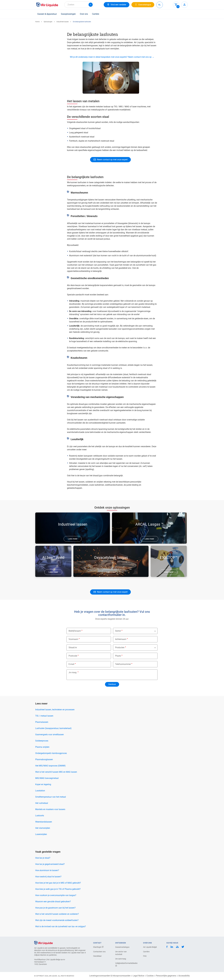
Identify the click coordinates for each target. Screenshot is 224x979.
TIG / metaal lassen (44, 716)
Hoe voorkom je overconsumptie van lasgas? (55, 895)
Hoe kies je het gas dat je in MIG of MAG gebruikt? (58, 883)
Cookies (150, 976)
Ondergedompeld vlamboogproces (51, 753)
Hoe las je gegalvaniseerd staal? (50, 864)
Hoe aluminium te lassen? (47, 870)
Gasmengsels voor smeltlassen (49, 734)
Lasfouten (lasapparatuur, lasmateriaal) (53, 728)
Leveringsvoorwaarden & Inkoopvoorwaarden (110, 976)
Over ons (84, 14)
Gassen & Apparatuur (47, 14)
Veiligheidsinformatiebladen (124, 963)
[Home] (43, 943)
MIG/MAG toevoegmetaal (47, 778)
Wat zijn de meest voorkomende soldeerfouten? (57, 920)
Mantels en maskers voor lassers (50, 809)
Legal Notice (138, 976)
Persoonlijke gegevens (166, 976)
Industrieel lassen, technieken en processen (55, 709)
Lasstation (40, 790)
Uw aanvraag (120, 959)
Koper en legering (43, 784)
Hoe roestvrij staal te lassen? (48, 876)
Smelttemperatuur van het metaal (50, 797)
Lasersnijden (41, 834)
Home (37, 21)
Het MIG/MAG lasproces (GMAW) (50, 765)
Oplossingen (48, 21)
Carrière (95, 14)
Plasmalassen (41, 722)
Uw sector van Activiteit (121, 953)
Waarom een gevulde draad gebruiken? (53, 901)
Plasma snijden (42, 747)
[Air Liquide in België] (47, 5)
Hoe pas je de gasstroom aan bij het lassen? (55, 908)
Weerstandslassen (43, 822)
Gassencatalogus (122, 947)
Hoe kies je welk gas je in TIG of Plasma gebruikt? (58, 889)
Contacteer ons (99, 952)
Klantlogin (97, 947)
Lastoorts (39, 815)
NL (159, 5)
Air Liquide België (150, 947)
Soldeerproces (41, 741)
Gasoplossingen (68, 14)
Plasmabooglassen (44, 759)
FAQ (144, 956)
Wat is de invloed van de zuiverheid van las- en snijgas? (60, 926)
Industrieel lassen (63, 21)
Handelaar (97, 956)
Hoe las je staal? (42, 858)
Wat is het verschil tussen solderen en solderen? (57, 914)
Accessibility (184, 976)
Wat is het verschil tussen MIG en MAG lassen (56, 772)
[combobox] (79, 5)
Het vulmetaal (41, 803)
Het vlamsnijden (42, 828)
